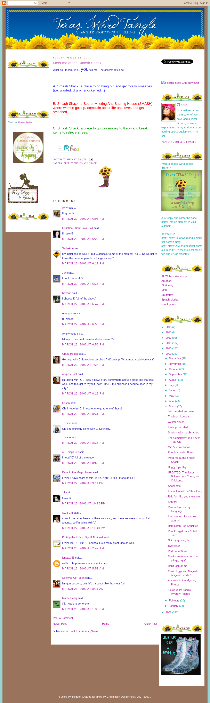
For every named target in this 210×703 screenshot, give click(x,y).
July (172, 385)
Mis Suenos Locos (179, 447)
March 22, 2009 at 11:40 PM (84, 528)
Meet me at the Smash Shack (77, 63)
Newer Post (60, 623)
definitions (71, 163)
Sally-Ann (68, 248)
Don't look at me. (178, 565)
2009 (169, 353)
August (173, 379)
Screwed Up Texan (73, 577)
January (174, 605)
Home (105, 623)
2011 (169, 343)
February (174, 600)
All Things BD (70, 452)
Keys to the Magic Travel (77, 472)
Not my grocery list (179, 540)
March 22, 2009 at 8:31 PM (83, 413)
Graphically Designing (119, 696)
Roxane (66, 293)
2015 (169, 327)
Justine (66, 423)
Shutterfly (167, 294)
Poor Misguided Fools (181, 452)
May (172, 395)
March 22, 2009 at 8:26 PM (83, 393)
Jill (63, 492)
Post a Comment (63, 618)
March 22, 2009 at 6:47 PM (83, 304)
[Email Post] (90, 159)
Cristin (66, 403)
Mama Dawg (69, 598)
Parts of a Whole (178, 551)
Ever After (174, 545)
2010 (169, 348)
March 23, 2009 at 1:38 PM (83, 609)
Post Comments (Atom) (84, 631)
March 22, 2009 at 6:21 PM (83, 263)
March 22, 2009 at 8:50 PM (83, 462)
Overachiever (176, 421)
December (175, 358)
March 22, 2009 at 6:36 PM (83, 283)
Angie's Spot (69, 374)
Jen (64, 272)
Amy (65, 207)
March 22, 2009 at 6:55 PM (83, 324)
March (173, 406)
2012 (169, 337)
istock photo (168, 304)
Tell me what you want (181, 411)
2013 (169, 332)
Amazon (166, 280)
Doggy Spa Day (177, 467)
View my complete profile (178, 141)
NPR (164, 290)
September (176, 374)
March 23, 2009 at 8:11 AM (83, 588)
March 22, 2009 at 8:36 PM (83, 442)
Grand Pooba (70, 353)
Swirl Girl (67, 512)
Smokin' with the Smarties (183, 432)
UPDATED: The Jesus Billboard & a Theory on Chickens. (183, 476)
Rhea (184, 104)
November (175, 363)
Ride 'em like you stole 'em (184, 496)
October (174, 369)
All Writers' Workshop (174, 276)
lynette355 (68, 557)
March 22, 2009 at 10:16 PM (84, 503)
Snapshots (174, 485)
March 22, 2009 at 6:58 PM (83, 344)
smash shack (88, 163)
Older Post (150, 623)
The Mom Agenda (178, 416)
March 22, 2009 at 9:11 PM (83, 483)
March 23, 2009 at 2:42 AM (83, 548)
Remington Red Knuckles (183, 525)
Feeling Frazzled (178, 427)
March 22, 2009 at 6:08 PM (83, 218)
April (172, 401)
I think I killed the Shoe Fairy (185, 491)
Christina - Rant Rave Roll (77, 228)
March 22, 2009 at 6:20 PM (83, 238)
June (172, 390)
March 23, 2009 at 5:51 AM (83, 568)
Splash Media (169, 299)
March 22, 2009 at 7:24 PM (83, 364)
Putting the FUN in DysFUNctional (82, 537)
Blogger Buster (25, 122)
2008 (169, 612)
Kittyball (173, 501)
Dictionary (167, 285)
